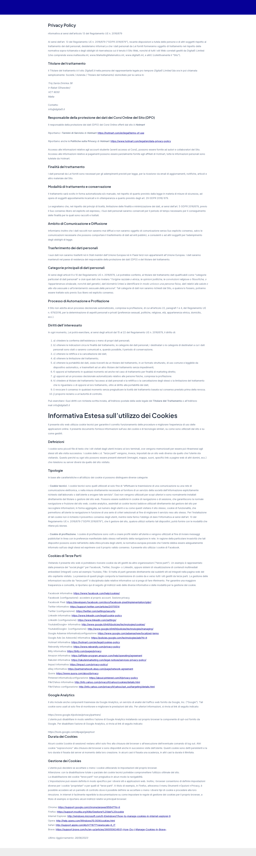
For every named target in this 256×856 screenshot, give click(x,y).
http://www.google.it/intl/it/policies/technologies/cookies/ (113, 624)
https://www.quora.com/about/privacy (77, 673)
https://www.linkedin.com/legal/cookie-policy (97, 615)
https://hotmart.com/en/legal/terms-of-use (121, 133)
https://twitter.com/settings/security (95, 611)
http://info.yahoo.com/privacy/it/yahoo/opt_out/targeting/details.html (117, 686)
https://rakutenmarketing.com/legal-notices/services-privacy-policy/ (108, 660)
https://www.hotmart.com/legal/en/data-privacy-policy (141, 141)
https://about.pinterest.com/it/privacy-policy (113, 677)
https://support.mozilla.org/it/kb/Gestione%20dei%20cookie (90, 811)
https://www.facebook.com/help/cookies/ (96, 593)
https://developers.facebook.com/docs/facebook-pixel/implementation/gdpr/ (108, 602)
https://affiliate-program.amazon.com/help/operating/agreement (106, 655)
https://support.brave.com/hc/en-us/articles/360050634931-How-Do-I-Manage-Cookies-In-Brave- (111, 829)
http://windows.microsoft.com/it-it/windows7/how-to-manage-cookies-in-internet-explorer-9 (119, 816)
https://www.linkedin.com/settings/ (97, 620)
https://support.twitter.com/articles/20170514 (94, 606)
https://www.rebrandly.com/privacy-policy (96, 646)
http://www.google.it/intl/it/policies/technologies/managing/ (120, 628)
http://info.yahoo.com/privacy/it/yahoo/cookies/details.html (107, 682)
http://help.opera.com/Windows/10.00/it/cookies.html (85, 820)
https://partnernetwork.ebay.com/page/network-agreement (100, 669)
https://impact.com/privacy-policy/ (89, 664)
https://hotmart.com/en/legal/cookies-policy (95, 642)
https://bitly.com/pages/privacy (84, 651)
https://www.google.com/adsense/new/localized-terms (128, 633)
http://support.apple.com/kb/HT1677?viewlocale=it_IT (85, 825)
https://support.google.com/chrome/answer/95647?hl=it (89, 807)
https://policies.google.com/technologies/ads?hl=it (119, 637)
